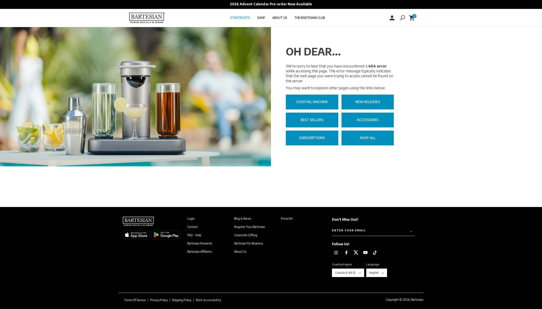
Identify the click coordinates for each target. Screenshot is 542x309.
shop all (368, 138)
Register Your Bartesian (249, 226)
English (374, 272)
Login (191, 218)
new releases (367, 102)
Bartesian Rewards (199, 243)
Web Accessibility (208, 300)
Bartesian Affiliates (199, 251)
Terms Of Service (135, 300)
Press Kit (287, 218)
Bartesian (417, 299)
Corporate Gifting (245, 235)
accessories (367, 120)
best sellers (312, 120)
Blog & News (242, 218)
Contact (192, 226)
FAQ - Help (194, 235)
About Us (240, 251)
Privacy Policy (159, 300)
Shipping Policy (181, 300)
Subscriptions (312, 138)
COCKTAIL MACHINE (312, 102)
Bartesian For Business (248, 243)
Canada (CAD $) (345, 272)
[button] (402, 18)
